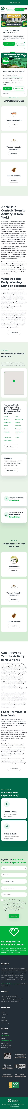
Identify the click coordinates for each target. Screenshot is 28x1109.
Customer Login (5, 1023)
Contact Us (4, 1020)
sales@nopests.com (6, 1040)
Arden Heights (8, 440)
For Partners (4, 1014)
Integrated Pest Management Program (12, 999)
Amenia (6, 425)
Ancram (6, 429)
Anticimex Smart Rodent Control (10, 1001)
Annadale (6, 432)
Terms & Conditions (18, 1104)
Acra (16, 416)
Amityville (18, 425)
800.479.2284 (5, 1035)
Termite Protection (14, 120)
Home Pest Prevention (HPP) (9, 996)
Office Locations (14, 1106)
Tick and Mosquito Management (14, 148)
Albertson (6, 419)
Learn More (20, 43)
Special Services (14, 176)
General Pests (14, 566)
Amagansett (7, 422)
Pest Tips (3, 1012)
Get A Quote (7, 88)
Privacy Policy (6, 1104)
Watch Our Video (19, 88)
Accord (6, 416)
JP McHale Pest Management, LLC (10, 984)
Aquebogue (7, 437)
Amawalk (17, 422)
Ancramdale (18, 429)
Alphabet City (19, 419)
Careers (3, 1017)
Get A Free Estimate (9, 43)
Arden (17, 437)
